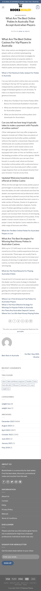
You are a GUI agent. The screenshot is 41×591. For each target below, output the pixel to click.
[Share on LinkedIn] (31, 321)
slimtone (23, 385)
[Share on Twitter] (18, 321)
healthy (29, 381)
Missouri (16, 385)
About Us (5, 496)
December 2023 (8, 421)
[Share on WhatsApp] (10, 321)
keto (35, 381)
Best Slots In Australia (10, 355)
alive (3, 381)
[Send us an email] (16, 482)
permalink (20, 331)
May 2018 (6, 447)
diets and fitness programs (16, 381)
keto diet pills (6, 385)
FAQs (4, 505)
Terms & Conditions (9, 518)
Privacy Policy (7, 509)
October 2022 (7, 434)
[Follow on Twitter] (12, 482)
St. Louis (31, 385)
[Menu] (3, 7)
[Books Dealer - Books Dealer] (20, 7)
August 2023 (7, 426)
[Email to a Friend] (22, 321)
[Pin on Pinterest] (27, 321)
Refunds (5, 514)
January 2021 (7, 443)
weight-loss (6, 408)
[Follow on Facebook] (4, 482)
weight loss (6, 389)
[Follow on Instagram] (8, 482)
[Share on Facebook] (14, 321)
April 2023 (6, 430)
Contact (5, 501)
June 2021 (6, 439)
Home (6, 583)
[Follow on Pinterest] (20, 482)
